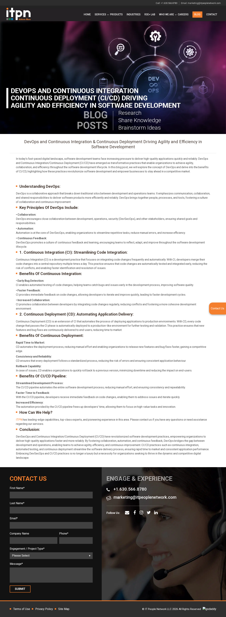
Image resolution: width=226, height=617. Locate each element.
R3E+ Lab (149, 14)
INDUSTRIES (134, 14)
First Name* (17, 488)
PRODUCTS (116, 14)
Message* (16, 564)
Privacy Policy (44, 609)
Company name (19, 533)
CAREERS (183, 14)
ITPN (19, 419)
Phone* (63, 533)
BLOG (197, 14)
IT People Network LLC (158, 609)
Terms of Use (21, 609)
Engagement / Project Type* (27, 548)
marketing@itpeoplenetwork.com (204, 3)
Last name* (17, 503)
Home (87, 14)
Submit (20, 589)
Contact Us (217, 308)
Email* (14, 518)
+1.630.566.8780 (169, 3)
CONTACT (211, 14)
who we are (166, 14)
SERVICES (100, 14)
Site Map (63, 609)
